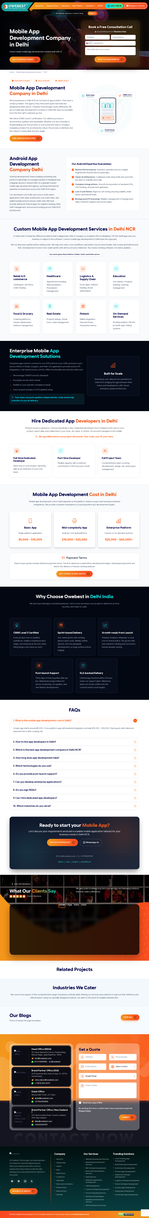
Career (58, 1166)
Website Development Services (97, 1159)
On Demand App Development (126, 1195)
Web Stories (60, 1173)
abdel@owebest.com (44, 1098)
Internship (60, 1180)
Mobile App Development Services (95, 1163)
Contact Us (60, 1177)
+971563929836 (41, 1102)
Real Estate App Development (126, 1164)
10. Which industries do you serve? (32, 806)
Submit (125, 1117)
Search (93, 13)
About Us (59, 1159)
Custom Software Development (97, 1189)
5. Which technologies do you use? (32, 765)
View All (128, 1017)
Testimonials (61, 1163)
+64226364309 (41, 1125)
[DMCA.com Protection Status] (126, 1214)
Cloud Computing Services (96, 1193)
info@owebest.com (67, 856)
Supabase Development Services (95, 1201)
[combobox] (72, 13)
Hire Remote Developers (95, 1196)
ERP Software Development (96, 1168)
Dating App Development (124, 1191)
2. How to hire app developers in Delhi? (34, 741)
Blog (58, 1170)
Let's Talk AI (116, 6)
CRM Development (93, 1186)
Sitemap (59, 1195)
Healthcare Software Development (122, 1176)
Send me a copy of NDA (92, 1103)
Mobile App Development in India (28, 72)
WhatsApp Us (92, 842)
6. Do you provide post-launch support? (35, 773)
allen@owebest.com (43, 1121)
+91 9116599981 (86, 856)
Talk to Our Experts (108, 59)
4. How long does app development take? (36, 757)
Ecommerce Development (125, 1168)
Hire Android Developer (24, 138)
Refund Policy (61, 1191)
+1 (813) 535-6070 (42, 1083)
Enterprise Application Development (94, 1181)
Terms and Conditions (64, 1184)
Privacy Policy (85, 1111)
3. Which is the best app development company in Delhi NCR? (47, 749)
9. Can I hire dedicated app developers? (35, 798)
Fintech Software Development (126, 1184)
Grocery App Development (125, 1172)
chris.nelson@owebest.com (46, 1080)
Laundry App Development (125, 1188)
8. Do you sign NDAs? (24, 790)
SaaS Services (91, 1177)
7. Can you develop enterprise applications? (37, 781)
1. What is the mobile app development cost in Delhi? (42, 720)
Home (12, 72)
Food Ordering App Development (122, 1160)
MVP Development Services (96, 1205)
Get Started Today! (23, 59)
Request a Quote (137, 6)
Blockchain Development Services (95, 1172)
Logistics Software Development (127, 1180)
